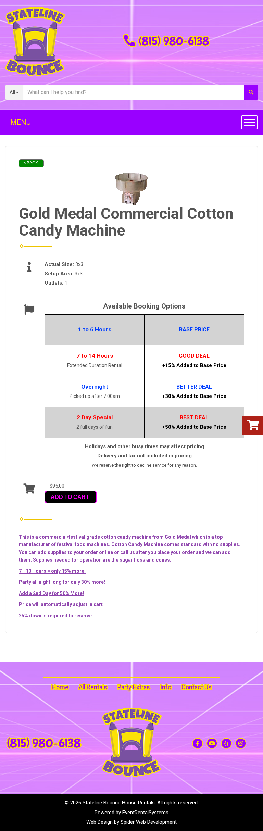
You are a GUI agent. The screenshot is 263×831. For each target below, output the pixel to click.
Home (60, 687)
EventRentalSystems (145, 812)
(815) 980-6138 (174, 41)
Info (165, 687)
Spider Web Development (149, 822)
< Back (30, 163)
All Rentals (93, 687)
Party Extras (133, 687)
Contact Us (196, 687)
